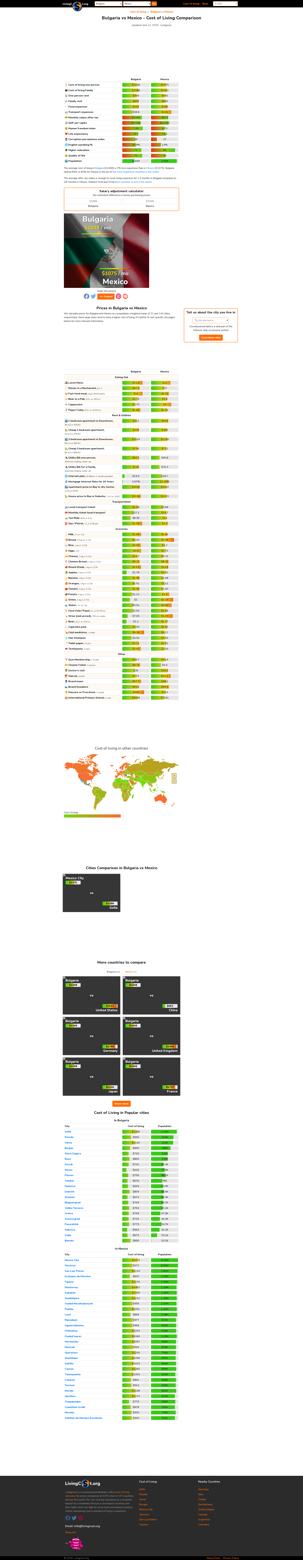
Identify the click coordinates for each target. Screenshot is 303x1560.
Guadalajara (72, 1298)
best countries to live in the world (133, 182)
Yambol (69, 1181)
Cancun (69, 1369)
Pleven (69, 1175)
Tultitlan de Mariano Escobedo (83, 1418)
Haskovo (70, 1186)
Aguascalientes (74, 1325)
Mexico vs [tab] (131, 972)
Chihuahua (71, 1331)
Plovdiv (69, 1137)
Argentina (204, 1519)
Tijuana (69, 1282)
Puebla (69, 1309)
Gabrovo (70, 1230)
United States (206, 1509)
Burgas (69, 1148)
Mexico (168, 12)
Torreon (70, 1385)
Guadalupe (71, 1358)
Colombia (203, 1524)
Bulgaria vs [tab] (113, 972)
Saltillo (69, 1363)
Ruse (68, 1159)
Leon (68, 1314)
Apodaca (70, 1396)
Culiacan (70, 1380)
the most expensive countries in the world (136, 172)
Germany (203, 1489)
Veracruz (70, 1265)
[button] (86, 296)
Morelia (69, 1412)
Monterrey (71, 1287)
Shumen (70, 1197)
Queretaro (71, 1352)
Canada (202, 1514)
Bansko (69, 1240)
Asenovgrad (72, 1219)
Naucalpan (71, 1320)
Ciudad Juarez (73, 1336)
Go (154, 3)
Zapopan (70, 1292)
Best (205, 4)
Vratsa (69, 1213)
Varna (68, 1142)
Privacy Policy (231, 1558)
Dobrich (69, 1191)
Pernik (69, 1164)
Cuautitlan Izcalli (75, 1407)
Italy (200, 1494)
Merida (69, 1391)
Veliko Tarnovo (74, 1208)
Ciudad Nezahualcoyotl (79, 1303)
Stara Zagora (73, 1153)
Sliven (68, 1170)
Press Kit (70, 1532)
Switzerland (205, 1504)
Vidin (68, 1235)
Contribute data (211, 337)
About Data (213, 1558)
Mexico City (72, 1260)
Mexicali (70, 1347)
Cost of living (191, 4)
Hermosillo (71, 1341)
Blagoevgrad (72, 1202)
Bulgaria (156, 12)
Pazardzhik (71, 1224)
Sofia (68, 1131)
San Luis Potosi (74, 1271)
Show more (121, 1103)
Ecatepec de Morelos (78, 1276)
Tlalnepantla (72, 1374)
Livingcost (165, 25)
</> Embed (106, 296)
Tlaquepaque (73, 1401)
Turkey (202, 1499)
